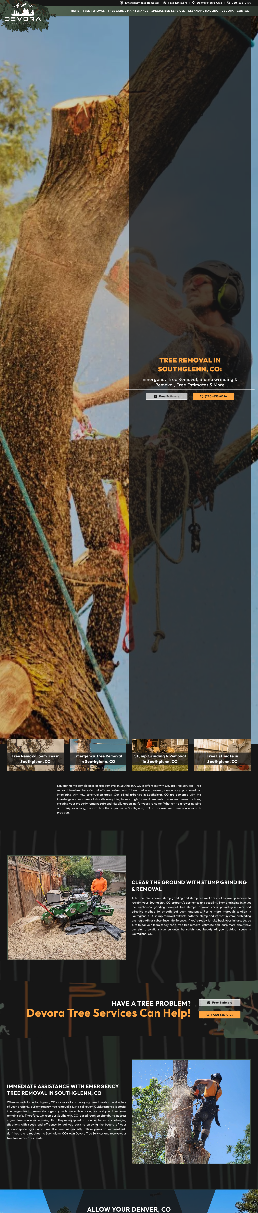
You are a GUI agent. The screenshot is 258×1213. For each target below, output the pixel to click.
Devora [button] (227, 10)
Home (75, 10)
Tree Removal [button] (93, 10)
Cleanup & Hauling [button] (203, 10)
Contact (244, 10)
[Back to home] (23, 13)
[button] (139, 3)
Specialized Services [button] (168, 10)
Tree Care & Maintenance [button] (128, 10)
